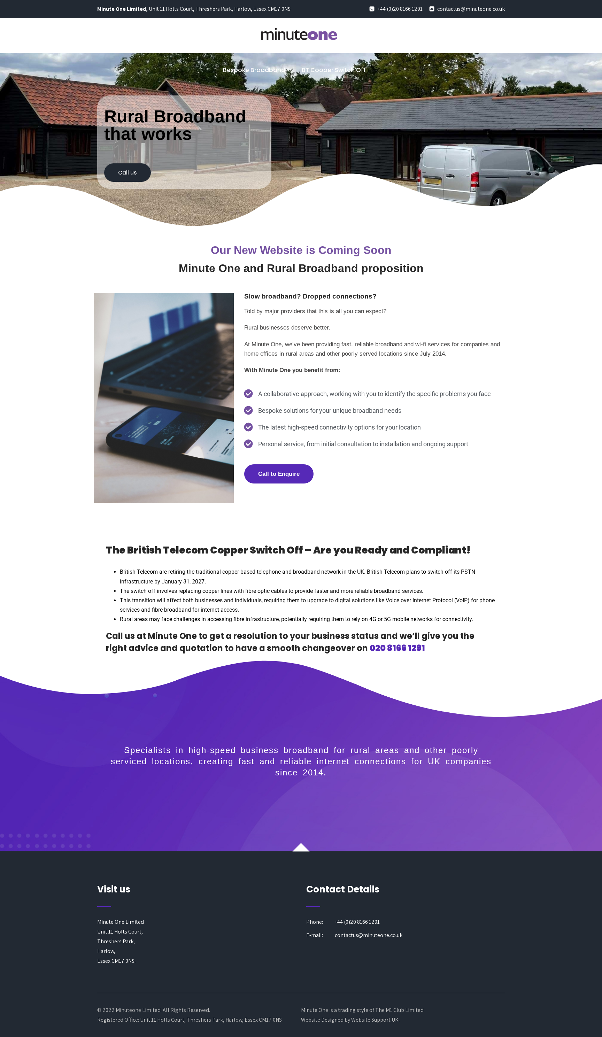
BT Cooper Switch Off (334, 70)
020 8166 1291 (397, 648)
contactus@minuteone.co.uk (470, 9)
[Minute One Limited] (298, 48)
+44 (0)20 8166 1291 (399, 9)
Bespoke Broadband (254, 70)
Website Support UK (375, 1019)
